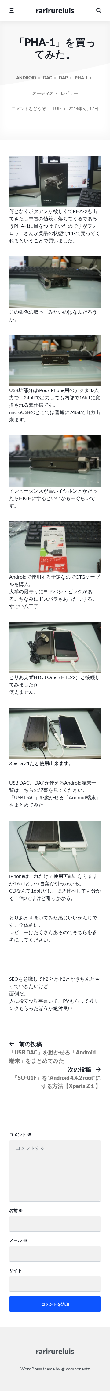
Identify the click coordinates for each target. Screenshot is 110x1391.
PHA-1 (81, 77)
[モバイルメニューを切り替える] (11, 10)
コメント (20, 1134)
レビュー (69, 93)
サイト (15, 1270)
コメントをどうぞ (29, 111)
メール (18, 1240)
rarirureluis (55, 10)
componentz (77, 1368)
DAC (47, 77)
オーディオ (43, 93)
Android (26, 77)
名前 (16, 1210)
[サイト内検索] (99, 10)
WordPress (31, 1368)
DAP (63, 77)
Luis (57, 108)
